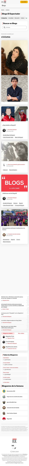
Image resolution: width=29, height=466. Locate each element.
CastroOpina (6, 357)
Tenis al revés (6, 372)
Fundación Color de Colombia (14, 234)
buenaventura (6, 239)
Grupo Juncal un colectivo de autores (14, 396)
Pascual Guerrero (13, 170)
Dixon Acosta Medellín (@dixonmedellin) (16, 164)
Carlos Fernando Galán (8, 137)
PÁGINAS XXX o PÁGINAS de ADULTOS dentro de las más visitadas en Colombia (12, 297)
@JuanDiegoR (8, 374)
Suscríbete (24, 2)
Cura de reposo (10, 341)
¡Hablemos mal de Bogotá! (9, 193)
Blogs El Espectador (11, 14)
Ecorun (18, 239)
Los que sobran (6, 362)
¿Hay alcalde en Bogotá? (9, 125)
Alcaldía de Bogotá (7, 203)
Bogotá (21, 203)
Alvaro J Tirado (6, 309)
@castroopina (7, 359)
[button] (27, 18)
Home (2, 10)
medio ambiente (6, 241)
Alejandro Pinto (6, 300)
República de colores (11, 347)
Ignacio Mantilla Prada (11, 402)
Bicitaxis (15, 203)
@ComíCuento (8, 369)
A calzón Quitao (8, 379)
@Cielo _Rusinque (8, 364)
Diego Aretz (9, 418)
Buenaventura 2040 (11, 391)
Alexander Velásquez (12, 129)
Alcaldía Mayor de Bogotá (9, 135)
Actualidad (10, 18)
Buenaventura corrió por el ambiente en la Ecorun (13, 229)
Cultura (22, 18)
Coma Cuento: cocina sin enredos (10, 367)
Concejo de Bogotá (19, 205)
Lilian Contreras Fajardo (12, 413)
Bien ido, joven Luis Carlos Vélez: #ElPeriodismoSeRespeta (8, 327)
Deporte (13, 239)
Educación (17, 18)
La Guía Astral (6, 382)
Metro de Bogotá (19, 137)
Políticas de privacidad (13, 455)
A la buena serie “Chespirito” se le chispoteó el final (12, 313)
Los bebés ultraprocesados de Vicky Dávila (11, 320)
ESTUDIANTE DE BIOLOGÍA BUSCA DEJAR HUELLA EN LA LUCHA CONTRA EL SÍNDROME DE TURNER (12, 306)
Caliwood (5, 170)
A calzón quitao (6, 377)
